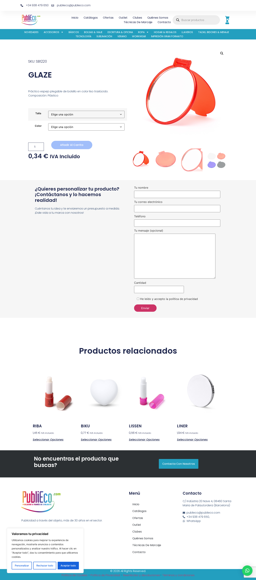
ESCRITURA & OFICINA (120, 32)
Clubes (137, 18)
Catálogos (91, 18)
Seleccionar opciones (48, 439)
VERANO (122, 36)
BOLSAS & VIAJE (93, 32)
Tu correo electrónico (148, 202)
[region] (45, 550)
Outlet (123, 18)
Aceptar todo (68, 565)
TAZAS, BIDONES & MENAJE (213, 32)
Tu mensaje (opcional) (148, 230)
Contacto (164, 22)
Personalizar (22, 565)
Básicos (74, 32)
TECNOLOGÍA (83, 36)
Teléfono (140, 216)
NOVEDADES (31, 32)
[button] (222, 53)
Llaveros (187, 32)
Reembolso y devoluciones (141, 575)
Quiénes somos (157, 18)
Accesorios (51, 32)
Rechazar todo (44, 565)
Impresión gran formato (167, 36)
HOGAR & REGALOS (165, 32)
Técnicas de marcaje (138, 22)
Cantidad (140, 282)
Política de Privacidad (105, 575)
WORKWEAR (139, 36)
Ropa (141, 32)
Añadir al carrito (71, 145)
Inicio (74, 18)
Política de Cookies (74, 575)
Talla (38, 113)
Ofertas (108, 18)
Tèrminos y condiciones (178, 575)
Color (38, 126)
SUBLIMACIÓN (104, 36)
